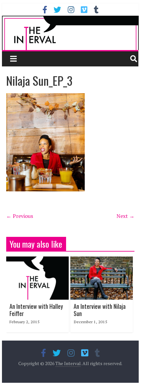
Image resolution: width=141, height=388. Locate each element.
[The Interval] (70, 33)
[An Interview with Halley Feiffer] (37, 260)
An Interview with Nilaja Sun (100, 310)
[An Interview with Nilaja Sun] (101, 260)
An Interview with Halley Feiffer (36, 310)
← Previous (19, 216)
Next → (125, 216)
